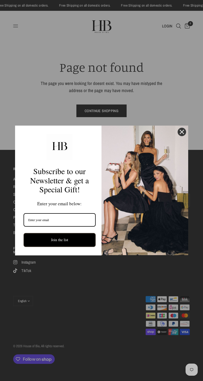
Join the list (59, 239)
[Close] (182, 132)
